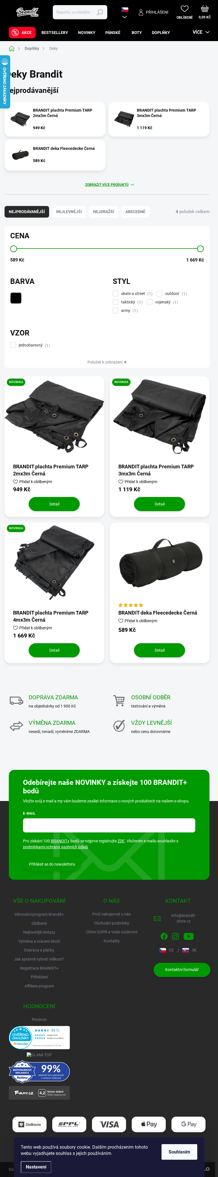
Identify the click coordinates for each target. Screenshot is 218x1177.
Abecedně (135, 211)
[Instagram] (175, 935)
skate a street (136, 293)
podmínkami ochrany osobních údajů (55, 847)
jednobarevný (34, 345)
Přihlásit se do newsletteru (52, 864)
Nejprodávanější (27, 211)
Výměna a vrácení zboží (39, 941)
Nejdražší (103, 211)
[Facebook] (164, 935)
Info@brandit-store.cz (183, 918)
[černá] (16, 298)
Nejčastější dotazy (39, 932)
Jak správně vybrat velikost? (39, 959)
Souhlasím (179, 1152)
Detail (54, 504)
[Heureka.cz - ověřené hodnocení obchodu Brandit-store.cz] (39, 1038)
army (128, 310)
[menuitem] (22, 32)
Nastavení (36, 1167)
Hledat (100, 12)
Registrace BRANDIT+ (39, 968)
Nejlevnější (69, 211)
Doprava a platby (39, 950)
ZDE (121, 841)
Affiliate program (39, 986)
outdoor (175, 293)
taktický (131, 302)
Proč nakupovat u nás (111, 914)
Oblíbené (39, 923)
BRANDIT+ (60, 841)
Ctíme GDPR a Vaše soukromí (111, 932)
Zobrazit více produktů (107, 185)
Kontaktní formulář (182, 969)
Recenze (39, 1019)
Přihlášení (39, 977)
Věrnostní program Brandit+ (39, 914)
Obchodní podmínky (111, 923)
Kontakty (112, 941)
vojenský (166, 302)
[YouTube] (188, 935)
